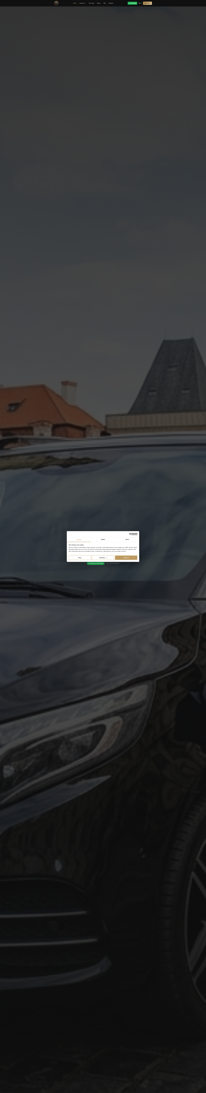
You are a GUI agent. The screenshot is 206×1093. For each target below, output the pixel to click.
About (99, 3)
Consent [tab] (78, 539)
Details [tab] (103, 539)
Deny (79, 557)
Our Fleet (91, 3)
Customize (102, 557)
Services (81, 3)
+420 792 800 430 (114, 563)
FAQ (104, 3)
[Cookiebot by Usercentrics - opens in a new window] (130, 534)
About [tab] (127, 539)
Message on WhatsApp (96, 563)
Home (74, 3)
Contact (110, 3)
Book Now (147, 3)
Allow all (126, 557)
